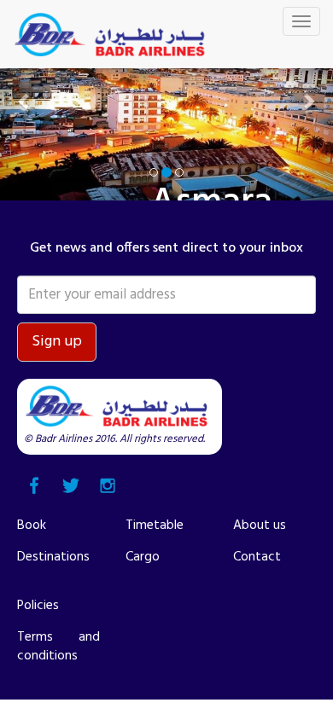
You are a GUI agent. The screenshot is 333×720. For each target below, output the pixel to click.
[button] (25, 100)
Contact (257, 557)
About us (259, 525)
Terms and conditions (58, 646)
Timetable (155, 525)
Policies (38, 605)
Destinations (53, 557)
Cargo (143, 557)
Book (31, 525)
